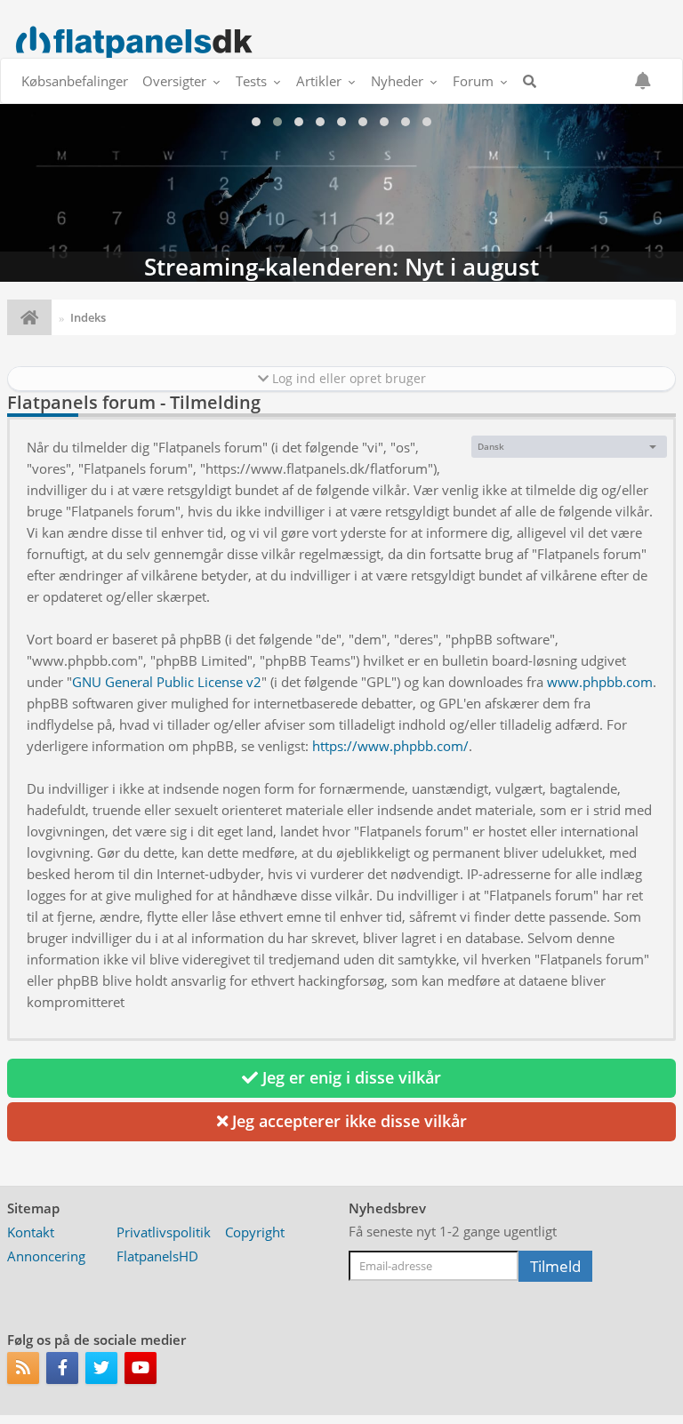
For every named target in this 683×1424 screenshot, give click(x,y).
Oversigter (174, 81)
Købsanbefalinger (74, 81)
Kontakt (30, 1232)
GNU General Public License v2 (166, 682)
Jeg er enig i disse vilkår (349, 1077)
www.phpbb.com (600, 682)
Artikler (319, 81)
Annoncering (46, 1256)
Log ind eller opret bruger (347, 378)
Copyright (255, 1232)
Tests (251, 81)
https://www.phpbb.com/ (390, 746)
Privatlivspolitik (164, 1232)
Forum (473, 81)
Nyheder (397, 81)
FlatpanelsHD (157, 1256)
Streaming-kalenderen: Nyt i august (341, 193)
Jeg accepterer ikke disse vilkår (347, 1121)
